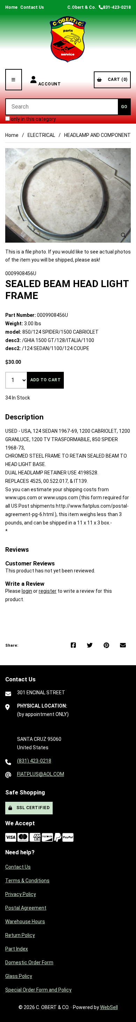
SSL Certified (32, 807)
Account (49, 79)
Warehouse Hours (25, 921)
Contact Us (32, 7)
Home (11, 7)
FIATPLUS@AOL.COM (40, 774)
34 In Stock (17, 398)
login (27, 591)
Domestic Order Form (29, 962)
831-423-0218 (117, 7)
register (47, 591)
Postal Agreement (25, 908)
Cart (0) (116, 79)
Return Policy (20, 935)
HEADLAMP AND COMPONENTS (99, 135)
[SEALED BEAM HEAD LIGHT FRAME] (68, 195)
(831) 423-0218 (34, 761)
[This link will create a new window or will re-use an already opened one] (73, 645)
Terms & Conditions (27, 880)
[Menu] (13, 79)
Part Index (16, 949)
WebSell (109, 1007)
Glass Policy (18, 976)
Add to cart (45, 379)
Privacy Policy (20, 894)
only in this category (33, 119)
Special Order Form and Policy (38, 990)
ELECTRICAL (41, 135)
